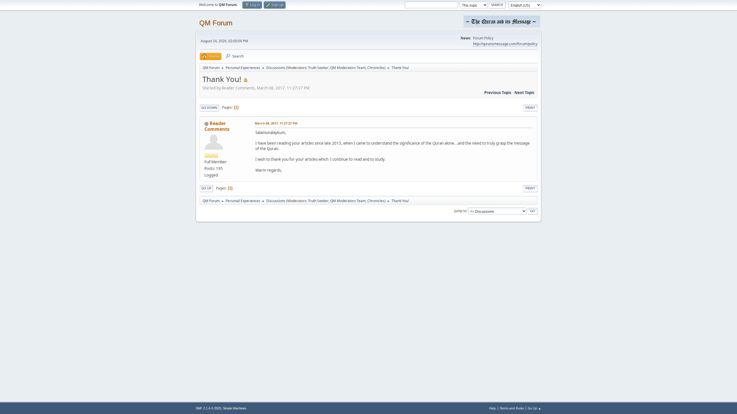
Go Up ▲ (534, 408)
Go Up (206, 188)
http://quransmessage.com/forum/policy (505, 43)
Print (530, 108)
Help (492, 408)
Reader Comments (216, 126)
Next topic (524, 92)
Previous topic (498, 92)
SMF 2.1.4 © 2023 (208, 408)
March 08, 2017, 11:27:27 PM (276, 123)
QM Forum (215, 23)
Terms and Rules (512, 408)
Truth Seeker (318, 67)
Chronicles (375, 67)
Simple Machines (234, 408)
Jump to (460, 210)
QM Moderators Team (348, 67)
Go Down (209, 108)
